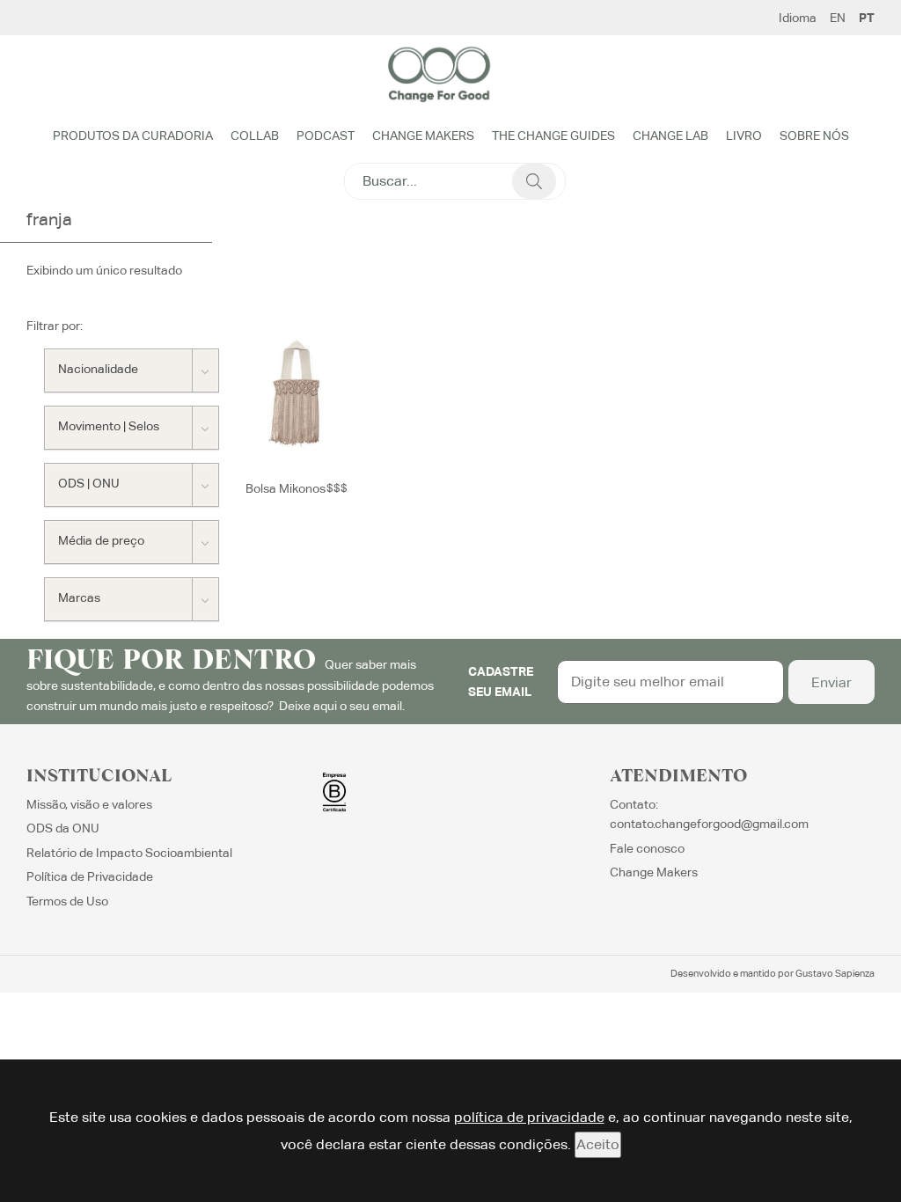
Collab (255, 135)
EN (838, 18)
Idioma (798, 18)
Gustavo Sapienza (835, 973)
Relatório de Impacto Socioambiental (129, 853)
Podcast (326, 135)
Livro (744, 135)
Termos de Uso (67, 901)
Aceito (597, 1144)
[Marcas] (131, 599)
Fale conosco (647, 848)
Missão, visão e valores (89, 804)
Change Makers (423, 135)
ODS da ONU (62, 828)
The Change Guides (553, 135)
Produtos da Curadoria (133, 135)
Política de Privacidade (89, 876)
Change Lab (670, 135)
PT (867, 18)
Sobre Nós (814, 135)
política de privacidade (529, 1117)
